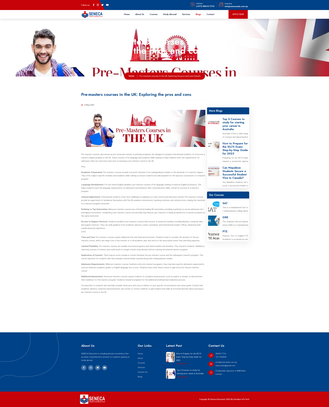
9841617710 (221, 353)
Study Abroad (169, 14)
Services (186, 14)
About (140, 358)
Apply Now (238, 14)
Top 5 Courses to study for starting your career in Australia (190, 372)
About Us (139, 14)
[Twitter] (102, 5)
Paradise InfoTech (241, 399)
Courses (154, 14)
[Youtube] (107, 5)
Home (127, 14)
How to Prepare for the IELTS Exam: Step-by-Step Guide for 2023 (189, 356)
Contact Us (143, 372)
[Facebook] (93, 5)
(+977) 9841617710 (205, 6)
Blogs (198, 14)
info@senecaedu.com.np (236, 6)
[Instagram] (98, 5)
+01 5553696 (221, 357)
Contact (210, 14)
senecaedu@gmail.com (225, 365)
